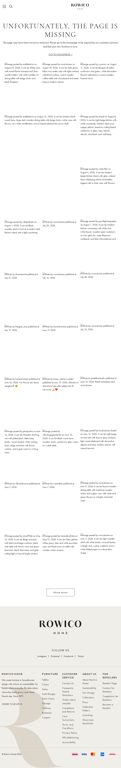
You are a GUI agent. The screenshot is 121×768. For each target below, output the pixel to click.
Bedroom (46, 712)
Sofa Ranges (48, 693)
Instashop (87, 715)
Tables (45, 679)
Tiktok (81, 656)
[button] (23, 88)
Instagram (42, 656)
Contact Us (68, 683)
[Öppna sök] (11, 6)
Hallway (46, 708)
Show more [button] (60, 592)
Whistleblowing (70, 737)
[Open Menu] (5, 6)
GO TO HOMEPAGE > (60, 54)
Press (85, 702)
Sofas (45, 689)
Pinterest (55, 656)
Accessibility (69, 742)
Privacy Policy (69, 732)
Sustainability (89, 688)
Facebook (68, 656)
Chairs (45, 684)
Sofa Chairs (48, 698)
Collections (88, 697)
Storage (46, 703)
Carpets (46, 717)
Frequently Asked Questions (67, 691)
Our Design (88, 692)
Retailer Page (110, 683)
